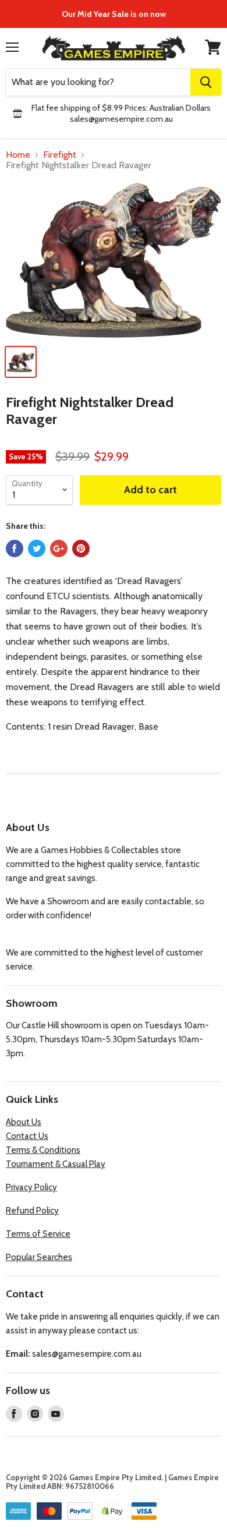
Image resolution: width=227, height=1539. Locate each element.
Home (18, 155)
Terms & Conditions (43, 1150)
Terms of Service (38, 1234)
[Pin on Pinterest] (81, 548)
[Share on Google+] (59, 548)
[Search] (205, 82)
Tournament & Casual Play (55, 1164)
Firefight (59, 155)
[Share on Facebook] (14, 548)
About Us (23, 1122)
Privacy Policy (31, 1187)
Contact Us (27, 1136)
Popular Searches (39, 1257)
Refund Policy (32, 1210)
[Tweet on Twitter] (36, 548)
